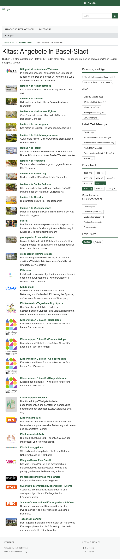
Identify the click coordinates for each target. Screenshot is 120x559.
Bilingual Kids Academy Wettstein (39, 69)
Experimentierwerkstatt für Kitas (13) (99, 153)
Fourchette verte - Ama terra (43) (97, 137)
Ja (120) (87, 241)
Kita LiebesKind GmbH (33, 434)
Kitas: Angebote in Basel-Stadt (50, 42)
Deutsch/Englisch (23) (93, 211)
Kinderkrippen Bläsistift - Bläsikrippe (40, 319)
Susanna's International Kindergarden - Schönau (47, 502)
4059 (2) (99, 188)
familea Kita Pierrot (30, 147)
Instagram (90, 551)
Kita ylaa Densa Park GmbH (35, 460)
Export (11, 35)
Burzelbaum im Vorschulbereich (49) (99, 142)
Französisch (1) (90, 227)
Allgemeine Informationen (19, 29)
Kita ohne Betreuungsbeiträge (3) (98, 82)
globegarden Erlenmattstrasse (37, 237)
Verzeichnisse (25, 42)
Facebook (89, 547)
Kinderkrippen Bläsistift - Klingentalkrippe (43, 378)
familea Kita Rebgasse (32, 160)
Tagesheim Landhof (31, 518)
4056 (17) (88, 183)
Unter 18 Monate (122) (93, 96)
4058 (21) (88, 188)
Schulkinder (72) (90, 117)
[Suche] (115, 15)
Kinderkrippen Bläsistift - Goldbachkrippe (43, 358)
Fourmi (24, 220)
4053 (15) (88, 178)
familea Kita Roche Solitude (35, 184)
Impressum (45, 29)
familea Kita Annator (31, 98)
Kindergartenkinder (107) (94, 112)
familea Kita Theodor (31, 197)
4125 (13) (111, 188)
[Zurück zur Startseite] (6, 15)
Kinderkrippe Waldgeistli (33, 397)
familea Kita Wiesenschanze (35, 208)
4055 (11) (111, 178)
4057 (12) (100, 183)
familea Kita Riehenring (33, 173)
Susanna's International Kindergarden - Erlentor (46, 485)
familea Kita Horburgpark (34, 124)
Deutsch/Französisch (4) (94, 216)
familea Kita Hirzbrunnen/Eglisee (38, 111)
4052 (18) (100, 172)
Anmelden (92, 2)
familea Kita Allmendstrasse (35, 85)
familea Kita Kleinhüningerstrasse (39, 135)
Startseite (9, 42)
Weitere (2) (88, 158)
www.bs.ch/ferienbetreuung (16, 551)
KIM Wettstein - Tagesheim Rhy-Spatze (41, 303)
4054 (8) (99, 178)
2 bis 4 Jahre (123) (91, 107)
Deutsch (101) (89, 206)
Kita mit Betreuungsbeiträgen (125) (98, 77)
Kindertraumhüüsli (30, 417)
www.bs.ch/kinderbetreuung (16, 547)
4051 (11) (88, 172)
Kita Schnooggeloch (31, 447)
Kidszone (25, 270)
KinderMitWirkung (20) (93, 147)
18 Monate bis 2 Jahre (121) (95, 102)
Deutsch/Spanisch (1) (93, 222)
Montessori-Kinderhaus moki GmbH (40, 476)
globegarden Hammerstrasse (36, 253)
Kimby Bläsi (27, 286)
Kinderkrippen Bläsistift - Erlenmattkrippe (43, 339)
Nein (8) (98, 241)
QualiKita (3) (89, 132)
